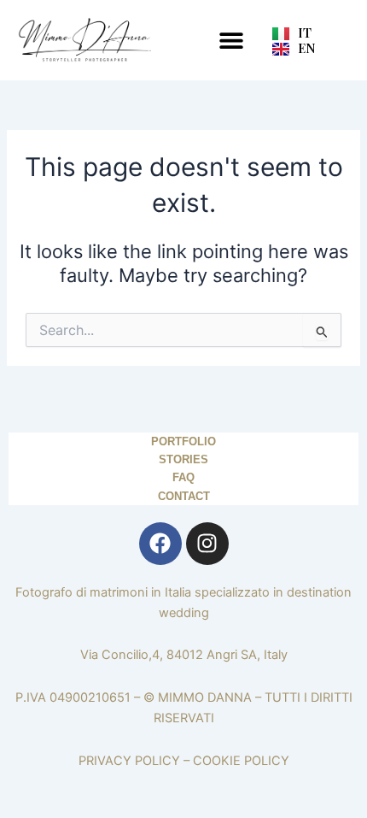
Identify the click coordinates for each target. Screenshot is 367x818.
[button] (231, 40)
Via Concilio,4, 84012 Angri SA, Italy (184, 654)
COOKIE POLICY (241, 760)
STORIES (183, 459)
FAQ (183, 477)
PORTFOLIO (183, 441)
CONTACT (184, 496)
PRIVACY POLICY (129, 760)
